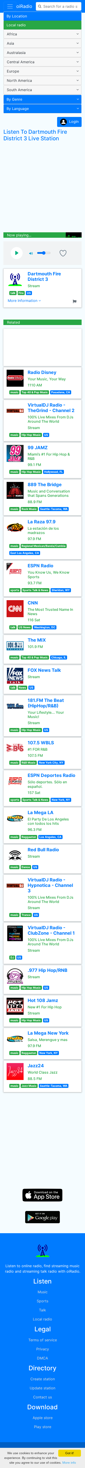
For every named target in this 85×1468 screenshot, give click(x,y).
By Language (18, 108)
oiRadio (24, 6)
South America (19, 89)
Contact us (42, 1397)
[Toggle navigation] (10, 6)
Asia (10, 43)
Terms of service (42, 1340)
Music (43, 1292)
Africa (12, 34)
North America (19, 80)
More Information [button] (23, 300)
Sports (42, 1301)
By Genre (14, 99)
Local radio (16, 25)
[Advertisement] (42, 188)
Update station (42, 1388)
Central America (20, 62)
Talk (42, 1310)
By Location (17, 16)
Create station (42, 1379)
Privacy (42, 1349)
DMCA (42, 1358)
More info (69, 1462)
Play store (42, 1426)
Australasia (16, 52)
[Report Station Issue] (75, 301)
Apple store (43, 1417)
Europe (13, 71)
